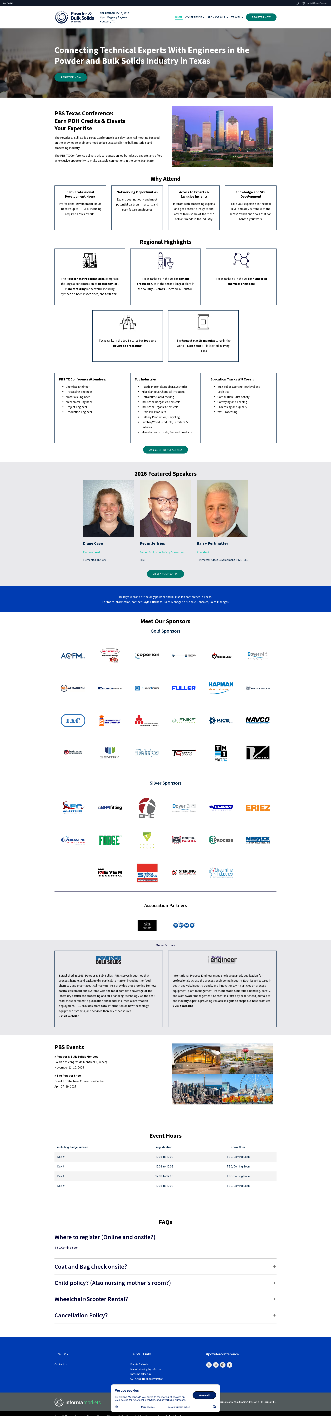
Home (179, 17)
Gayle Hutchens (152, 602)
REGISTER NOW (261, 17)
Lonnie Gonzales (197, 602)
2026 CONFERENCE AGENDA (165, 449)
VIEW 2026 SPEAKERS (165, 574)
